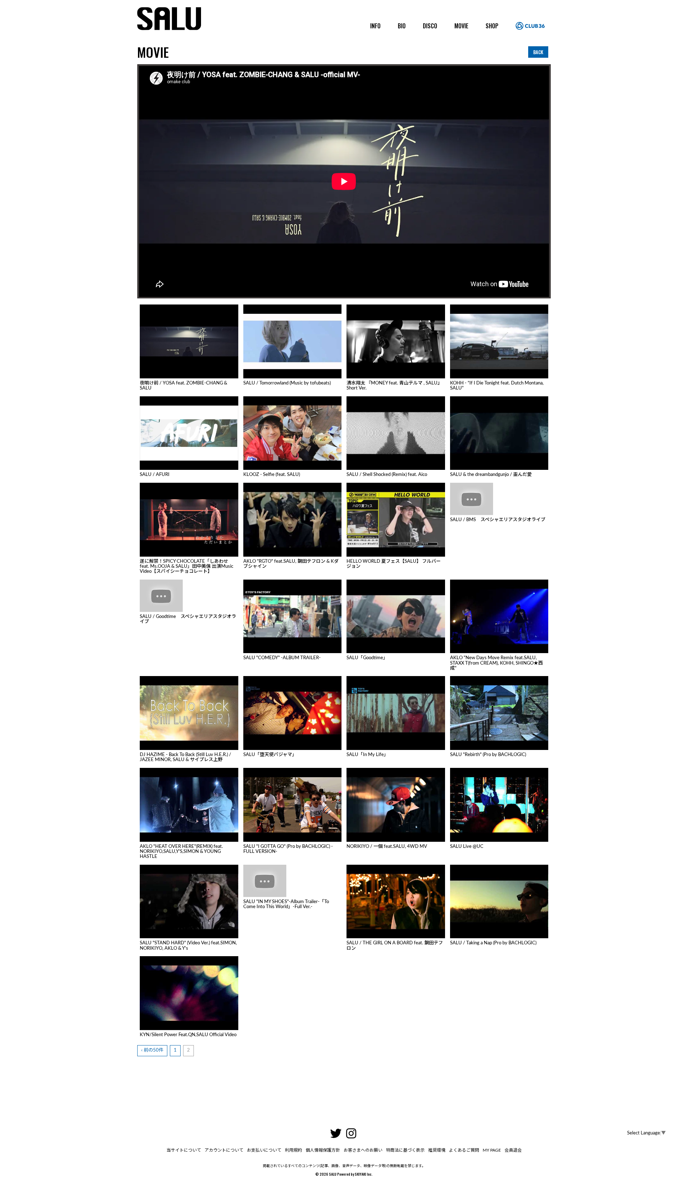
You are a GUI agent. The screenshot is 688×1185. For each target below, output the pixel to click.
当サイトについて (184, 1150)
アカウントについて (224, 1150)
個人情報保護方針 (323, 1150)
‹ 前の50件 (152, 1050)
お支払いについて (264, 1150)
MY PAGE (492, 1150)
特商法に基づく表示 (405, 1150)
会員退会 (513, 1150)
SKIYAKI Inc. (364, 1174)
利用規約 (293, 1150)
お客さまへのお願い (363, 1150)
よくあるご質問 (464, 1150)
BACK (538, 52)
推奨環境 (436, 1150)
